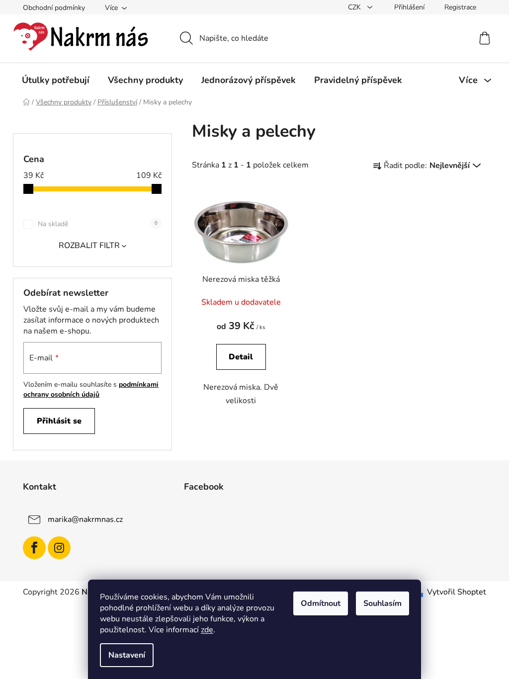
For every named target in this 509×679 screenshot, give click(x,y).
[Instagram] (59, 547)
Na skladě (98, 224)
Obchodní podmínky (54, 7)
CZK (355, 7)
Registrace (460, 7)
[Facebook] (34, 547)
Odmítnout (320, 603)
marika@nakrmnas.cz (85, 518)
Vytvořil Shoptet (456, 592)
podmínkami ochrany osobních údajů (91, 389)
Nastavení (126, 655)
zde (207, 629)
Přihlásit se (59, 421)
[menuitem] (55, 80)
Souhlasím (382, 603)
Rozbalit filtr (89, 245)
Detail (241, 356)
